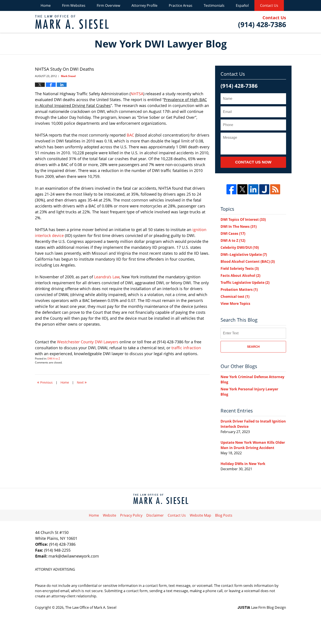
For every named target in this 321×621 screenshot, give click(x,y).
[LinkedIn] (253, 189)
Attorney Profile (144, 5)
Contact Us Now (253, 162)
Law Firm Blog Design (262, 607)
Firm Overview (108, 5)
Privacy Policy (131, 515)
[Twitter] (242, 189)
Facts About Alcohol (240, 275)
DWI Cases (233, 233)
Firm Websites (73, 5)
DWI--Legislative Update (244, 254)
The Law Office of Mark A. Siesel (90, 607)
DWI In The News (239, 226)
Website (109, 515)
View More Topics (235, 303)
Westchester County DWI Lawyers (87, 341)
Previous (45, 382)
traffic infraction (186, 347)
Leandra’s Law (106, 276)
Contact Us (269, 5)
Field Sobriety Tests (240, 268)
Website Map (200, 515)
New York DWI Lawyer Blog (72, 22)
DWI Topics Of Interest (243, 219)
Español (242, 5)
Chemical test (235, 296)
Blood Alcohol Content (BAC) (248, 261)
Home (46, 5)
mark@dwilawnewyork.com (73, 556)
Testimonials (214, 5)
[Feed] (275, 189)
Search (253, 346)
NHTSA (137, 93)
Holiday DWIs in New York (243, 463)
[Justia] (264, 189)
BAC (130, 135)
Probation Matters (239, 289)
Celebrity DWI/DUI (240, 247)
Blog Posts (223, 515)
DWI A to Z (53, 358)
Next (82, 382)
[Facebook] (231, 189)
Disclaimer (155, 515)
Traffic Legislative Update (245, 282)
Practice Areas (180, 5)
